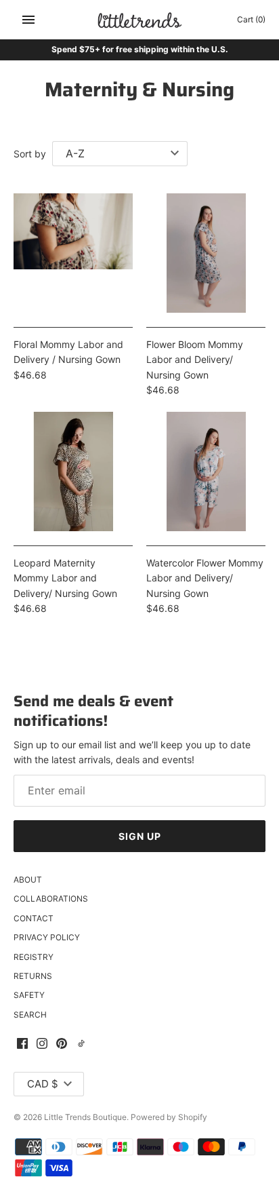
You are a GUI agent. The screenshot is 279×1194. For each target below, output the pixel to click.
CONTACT (33, 918)
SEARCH (30, 1014)
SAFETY (29, 995)
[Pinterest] (61, 1044)
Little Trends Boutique (85, 1117)
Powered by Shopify (169, 1117)
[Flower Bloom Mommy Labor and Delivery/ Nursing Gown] (205, 253)
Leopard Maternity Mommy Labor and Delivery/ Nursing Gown (65, 578)
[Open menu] (28, 20)
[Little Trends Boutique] (140, 20)
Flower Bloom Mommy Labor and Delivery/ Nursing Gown (194, 360)
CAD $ (42, 1083)
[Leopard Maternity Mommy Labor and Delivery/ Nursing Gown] (73, 471)
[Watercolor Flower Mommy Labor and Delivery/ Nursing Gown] (205, 471)
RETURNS (33, 976)
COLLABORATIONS (51, 898)
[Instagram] (42, 1044)
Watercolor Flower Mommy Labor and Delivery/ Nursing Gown (204, 578)
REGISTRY (33, 957)
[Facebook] (22, 1044)
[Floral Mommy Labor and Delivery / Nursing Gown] (73, 253)
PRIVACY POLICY (47, 937)
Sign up (140, 836)
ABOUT (28, 879)
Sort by (30, 153)
